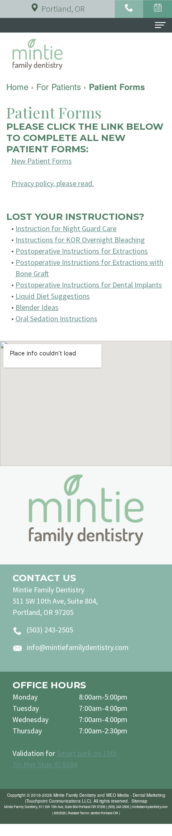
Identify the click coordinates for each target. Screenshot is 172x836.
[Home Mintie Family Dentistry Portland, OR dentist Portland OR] (86, 510)
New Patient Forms (41, 161)
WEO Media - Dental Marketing (135, 795)
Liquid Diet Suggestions (52, 296)
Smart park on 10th (87, 753)
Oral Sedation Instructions (56, 318)
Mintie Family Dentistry (74, 795)
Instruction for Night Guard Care (65, 228)
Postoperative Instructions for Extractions (81, 251)
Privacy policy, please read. (52, 183)
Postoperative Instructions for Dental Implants (88, 285)
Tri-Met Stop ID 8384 (45, 764)
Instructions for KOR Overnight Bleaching (80, 239)
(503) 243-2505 (50, 630)
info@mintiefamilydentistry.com (78, 647)
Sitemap (139, 801)
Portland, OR (63, 8)
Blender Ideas (36, 307)
